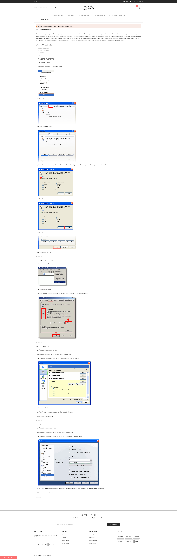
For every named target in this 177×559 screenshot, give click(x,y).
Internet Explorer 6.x (43, 50)
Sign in (139, 1)
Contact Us (64, 537)
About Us (64, 535)
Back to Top (39, 256)
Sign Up (133, 1)
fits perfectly (129, 541)
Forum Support (65, 540)
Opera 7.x (40, 55)
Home (35, 19)
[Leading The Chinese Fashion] (88, 7)
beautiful (120, 537)
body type (120, 541)
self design (128, 537)
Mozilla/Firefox (42, 53)
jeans (136, 541)
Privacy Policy (65, 543)
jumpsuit (136, 537)
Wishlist (126, 1)
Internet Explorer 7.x (43, 48)
